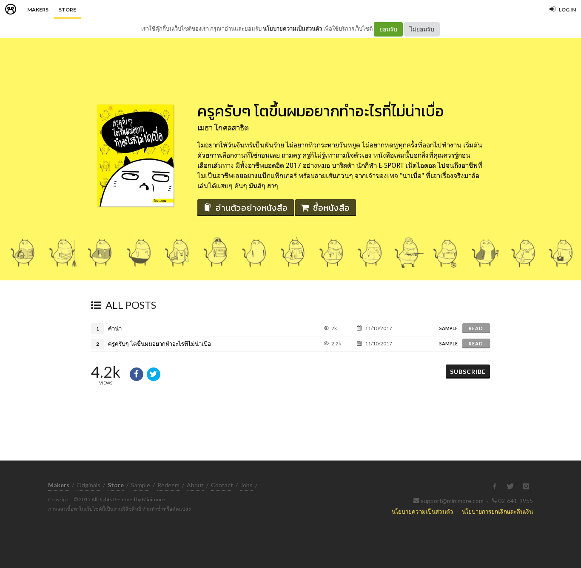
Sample (140, 485)
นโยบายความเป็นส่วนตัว (292, 28)
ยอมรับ (388, 29)
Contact (222, 485)
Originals (88, 485)
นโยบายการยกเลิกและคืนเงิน (497, 511)
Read (476, 328)
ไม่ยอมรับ (422, 29)
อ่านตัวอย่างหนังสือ (252, 207)
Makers (37, 9)
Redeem (168, 485)
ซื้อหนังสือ (331, 207)
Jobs (246, 485)
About (195, 485)
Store (67, 9)
